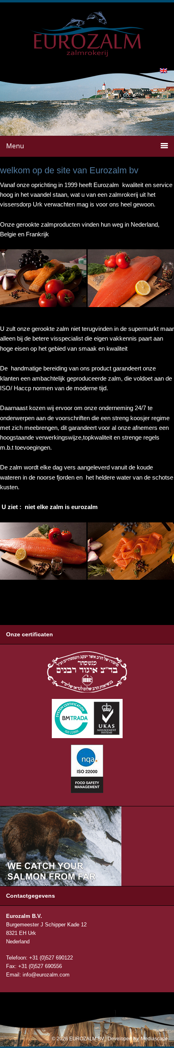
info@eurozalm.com (46, 975)
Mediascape (154, 1039)
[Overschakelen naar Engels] (163, 70)
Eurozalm (87, 22)
